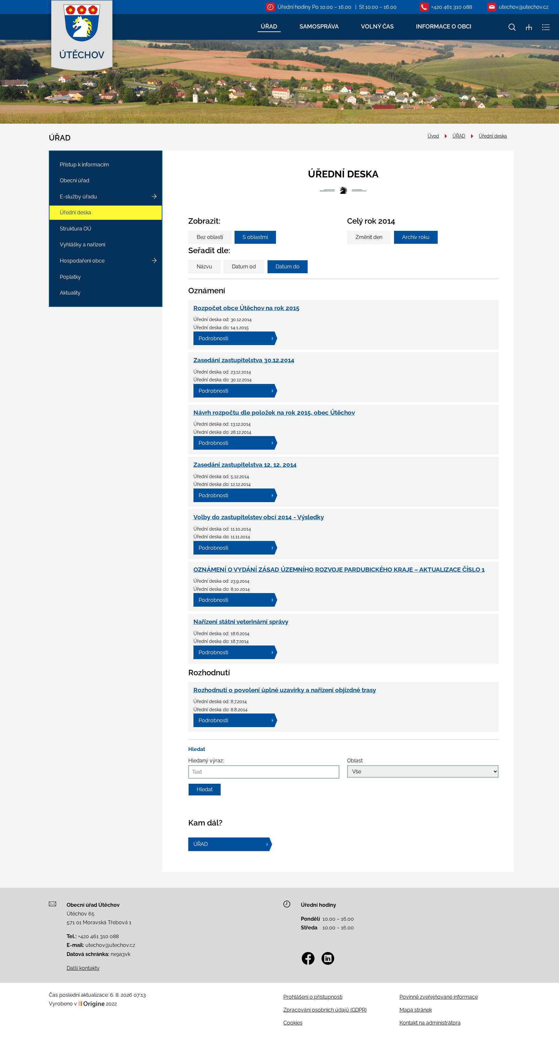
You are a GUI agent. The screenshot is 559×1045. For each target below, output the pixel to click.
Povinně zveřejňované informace (439, 997)
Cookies (292, 1023)
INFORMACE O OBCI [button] (443, 26)
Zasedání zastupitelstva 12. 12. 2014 (245, 464)
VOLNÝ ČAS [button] (377, 26)
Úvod (433, 136)
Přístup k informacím (84, 165)
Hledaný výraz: (206, 761)
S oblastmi (255, 237)
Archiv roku (416, 237)
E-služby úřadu (78, 197)
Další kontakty (83, 968)
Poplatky (70, 277)
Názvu (204, 267)
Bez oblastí (210, 237)
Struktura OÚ (75, 229)
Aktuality (70, 293)
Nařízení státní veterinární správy (240, 621)
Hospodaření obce (82, 261)
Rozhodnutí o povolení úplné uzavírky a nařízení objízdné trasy (284, 689)
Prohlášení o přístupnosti (312, 997)
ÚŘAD (459, 136)
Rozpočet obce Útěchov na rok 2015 (246, 307)
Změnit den (369, 237)
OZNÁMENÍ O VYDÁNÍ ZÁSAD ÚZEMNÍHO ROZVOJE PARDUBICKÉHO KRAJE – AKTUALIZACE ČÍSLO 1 (339, 569)
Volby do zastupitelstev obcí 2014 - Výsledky (258, 517)
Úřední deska (493, 136)
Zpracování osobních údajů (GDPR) (325, 1010)
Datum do (288, 267)
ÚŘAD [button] (269, 26)
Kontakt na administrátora (430, 1023)
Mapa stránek (416, 1010)
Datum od (244, 267)
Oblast (355, 761)
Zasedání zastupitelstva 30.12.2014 (243, 360)
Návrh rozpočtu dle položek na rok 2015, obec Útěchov (274, 412)
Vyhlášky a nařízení (82, 245)
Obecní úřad (74, 180)
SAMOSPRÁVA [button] (319, 26)
